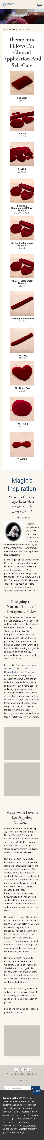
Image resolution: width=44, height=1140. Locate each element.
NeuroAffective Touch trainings (19, 672)
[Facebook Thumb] (15, 1069)
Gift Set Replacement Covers (22, 244)
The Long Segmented (22, 318)
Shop (4, 29)
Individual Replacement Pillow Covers (22, 207)
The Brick (22, 98)
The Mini (22, 459)
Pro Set (22, 169)
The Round (22, 423)
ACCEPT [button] (36, 1091)
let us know (16, 1012)
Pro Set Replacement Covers (22, 282)
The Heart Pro (22, 388)
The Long (22, 355)
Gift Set (22, 133)
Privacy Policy (29, 1125)
